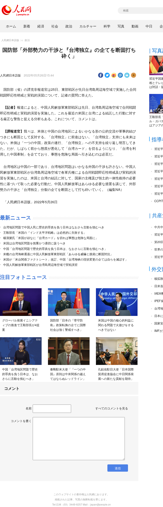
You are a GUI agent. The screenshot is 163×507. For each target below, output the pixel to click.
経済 (40, 26)
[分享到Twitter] (107, 75)
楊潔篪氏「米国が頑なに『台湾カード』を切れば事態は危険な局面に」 (50, 238)
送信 (118, 468)
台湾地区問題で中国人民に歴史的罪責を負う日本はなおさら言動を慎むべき (53, 227)
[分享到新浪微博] (114, 75)
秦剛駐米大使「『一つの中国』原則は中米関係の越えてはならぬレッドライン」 (68, 373)
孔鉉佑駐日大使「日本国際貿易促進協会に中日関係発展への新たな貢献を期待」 (116, 373)
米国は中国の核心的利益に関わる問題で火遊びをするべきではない (116, 324)
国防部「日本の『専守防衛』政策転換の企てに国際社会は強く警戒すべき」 (68, 324)
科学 (107, 26)
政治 (68, 26)
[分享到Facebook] (100, 75)
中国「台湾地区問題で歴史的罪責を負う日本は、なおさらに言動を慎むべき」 (55, 248)
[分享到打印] (127, 75)
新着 (26, 26)
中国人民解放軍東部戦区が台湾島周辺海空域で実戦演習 (40, 264)
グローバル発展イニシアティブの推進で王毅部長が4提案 (20, 324)
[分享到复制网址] (120, 75)
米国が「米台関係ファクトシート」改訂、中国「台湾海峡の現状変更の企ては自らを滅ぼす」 (65, 259)
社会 (54, 26)
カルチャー (87, 26)
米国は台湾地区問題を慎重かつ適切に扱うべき (34, 243)
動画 (135, 26)
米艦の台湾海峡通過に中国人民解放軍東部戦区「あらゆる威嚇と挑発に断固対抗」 (58, 254)
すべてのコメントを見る (111, 408)
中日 (149, 26)
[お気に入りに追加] (133, 75)
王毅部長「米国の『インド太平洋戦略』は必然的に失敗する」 (44, 232)
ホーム (11, 26)
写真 (121, 26)
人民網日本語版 (10, 40)
